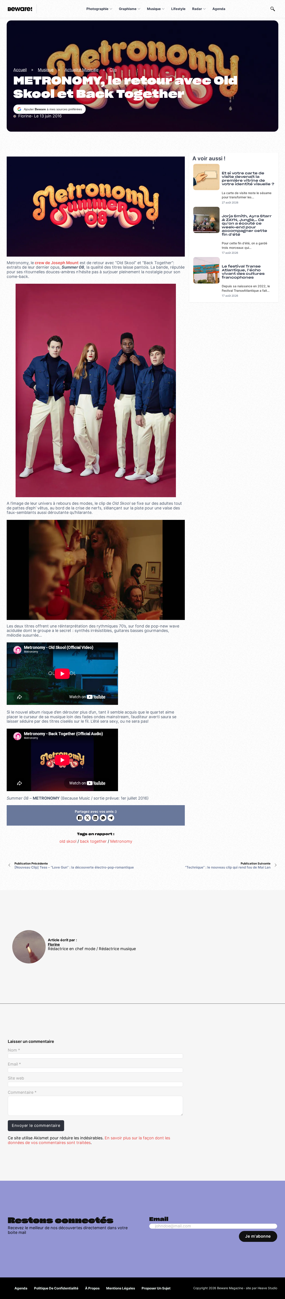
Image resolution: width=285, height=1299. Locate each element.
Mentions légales (120, 1288)
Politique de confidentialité (56, 1288)
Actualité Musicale (81, 69)
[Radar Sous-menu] (204, 9)
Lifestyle (178, 9)
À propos (92, 1288)
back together (93, 841)
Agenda (218, 9)
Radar (197, 9)
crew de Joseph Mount (56, 262)
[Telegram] (111, 817)
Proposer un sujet (156, 1288)
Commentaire (22, 1092)
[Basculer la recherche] (272, 8)
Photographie (97, 9)
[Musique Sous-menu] (163, 9)
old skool (67, 841)
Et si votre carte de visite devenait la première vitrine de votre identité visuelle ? (248, 179)
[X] (87, 817)
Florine (54, 944)
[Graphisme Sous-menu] (139, 9)
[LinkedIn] (95, 817)
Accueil (20, 69)
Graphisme (127, 9)
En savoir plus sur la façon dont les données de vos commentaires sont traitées (89, 1140)
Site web (16, 1078)
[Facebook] (79, 817)
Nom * (14, 1050)
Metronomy (121, 841)
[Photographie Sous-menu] (111, 9)
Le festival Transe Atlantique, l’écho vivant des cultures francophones (243, 272)
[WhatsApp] (103, 817)
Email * (14, 1064)
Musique (154, 9)
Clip (113, 69)
